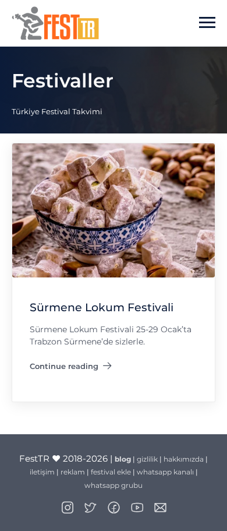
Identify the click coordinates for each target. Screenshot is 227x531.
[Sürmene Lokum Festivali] (113, 209)
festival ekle (111, 471)
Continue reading (71, 368)
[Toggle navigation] (207, 23)
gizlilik (147, 459)
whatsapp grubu (113, 485)
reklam (73, 471)
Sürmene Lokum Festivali (101, 307)
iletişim (42, 471)
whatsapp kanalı (165, 471)
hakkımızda (184, 459)
